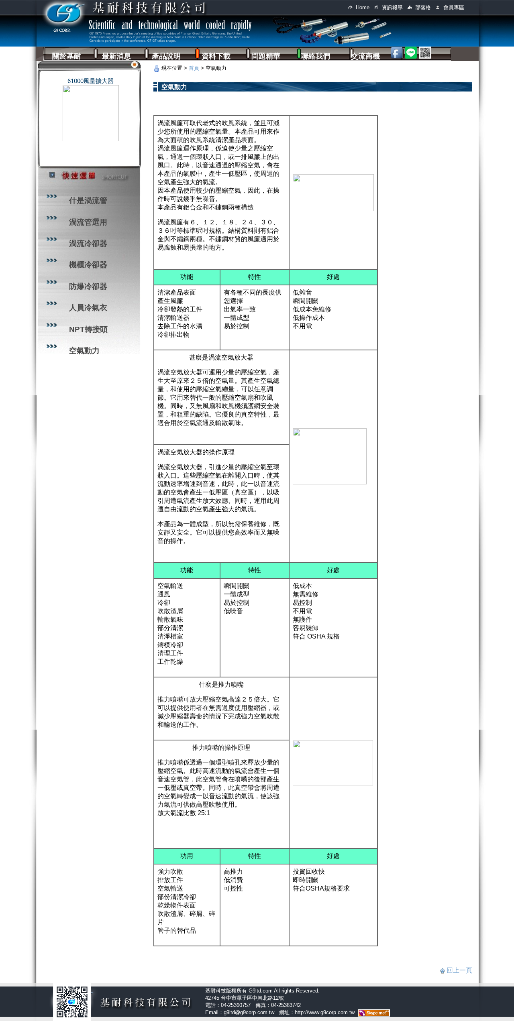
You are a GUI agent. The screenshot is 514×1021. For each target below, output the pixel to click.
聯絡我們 (315, 56)
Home (362, 7)
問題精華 (265, 56)
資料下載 (216, 56)
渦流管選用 (88, 222)
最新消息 (116, 56)
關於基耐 (66, 56)
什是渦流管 (88, 200)
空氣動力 (84, 350)
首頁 (194, 68)
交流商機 (365, 56)
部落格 (423, 7)
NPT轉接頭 (88, 329)
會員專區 (453, 7)
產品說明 (166, 56)
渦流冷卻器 (88, 243)
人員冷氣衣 (88, 307)
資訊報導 (392, 7)
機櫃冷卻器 (88, 264)
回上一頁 (459, 970)
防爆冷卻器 (88, 286)
